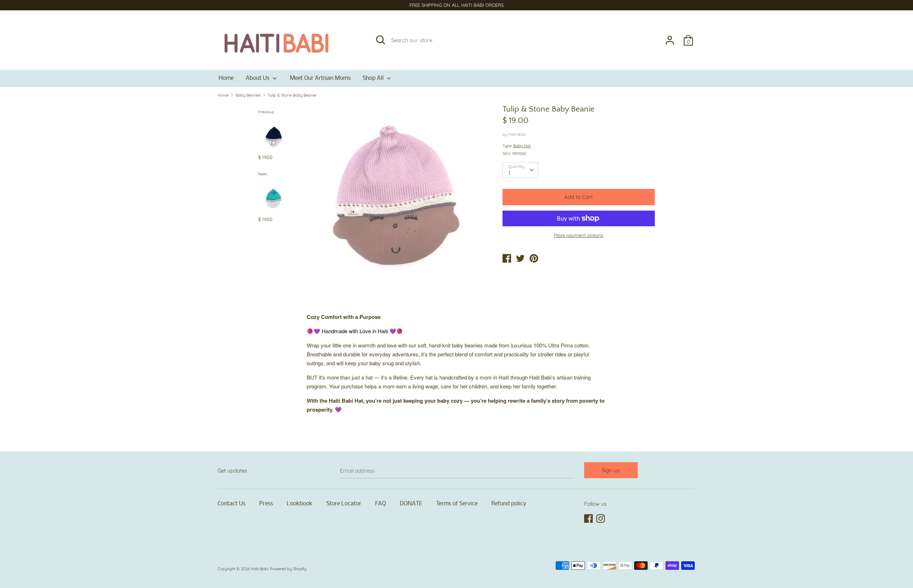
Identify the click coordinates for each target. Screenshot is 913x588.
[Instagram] (601, 519)
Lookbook (299, 504)
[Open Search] (380, 40)
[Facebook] (589, 519)
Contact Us (231, 504)
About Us (258, 78)
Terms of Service (457, 504)
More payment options (578, 235)
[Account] (670, 37)
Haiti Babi (517, 134)
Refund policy (508, 504)
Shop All (374, 78)
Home (226, 78)
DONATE (411, 504)
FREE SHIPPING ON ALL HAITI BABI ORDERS (456, 5)
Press (266, 504)
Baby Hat (522, 145)
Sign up (611, 470)
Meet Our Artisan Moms (320, 78)
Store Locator (343, 504)
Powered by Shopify (288, 568)
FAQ (380, 504)
